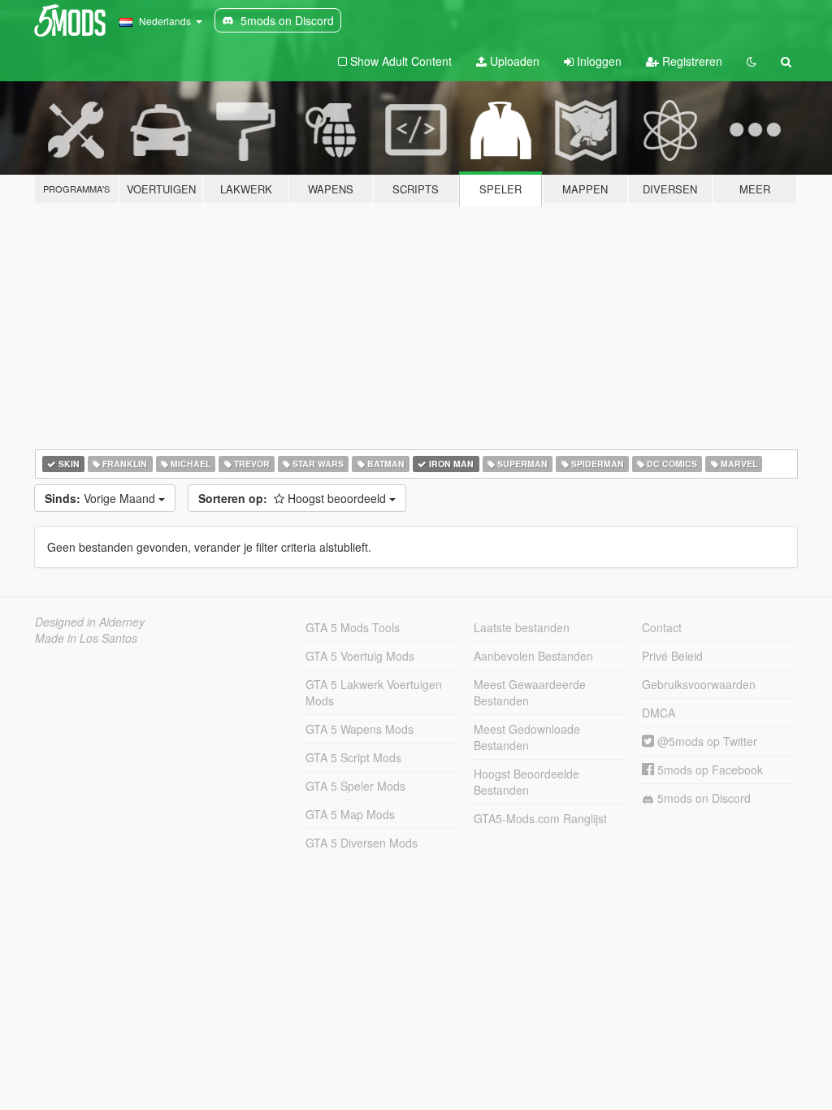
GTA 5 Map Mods (350, 814)
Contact (662, 627)
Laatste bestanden (522, 627)
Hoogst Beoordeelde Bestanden (526, 781)
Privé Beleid (672, 656)
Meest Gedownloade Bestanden (527, 737)
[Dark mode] (751, 61)
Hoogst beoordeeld (293, 498)
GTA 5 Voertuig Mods (360, 656)
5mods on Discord (702, 798)
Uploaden (513, 61)
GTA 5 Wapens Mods (360, 729)
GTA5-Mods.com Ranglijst (540, 818)
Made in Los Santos (86, 638)
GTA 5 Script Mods (353, 757)
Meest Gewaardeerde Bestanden (530, 692)
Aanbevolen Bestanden (533, 656)
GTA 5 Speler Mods (355, 786)
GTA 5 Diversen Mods (362, 843)
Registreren (690, 61)
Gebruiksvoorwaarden (699, 684)
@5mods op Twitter (705, 741)
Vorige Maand (101, 498)
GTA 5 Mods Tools (353, 627)
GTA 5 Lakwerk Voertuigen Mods (374, 692)
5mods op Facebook (708, 769)
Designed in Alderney (90, 622)
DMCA (658, 713)
